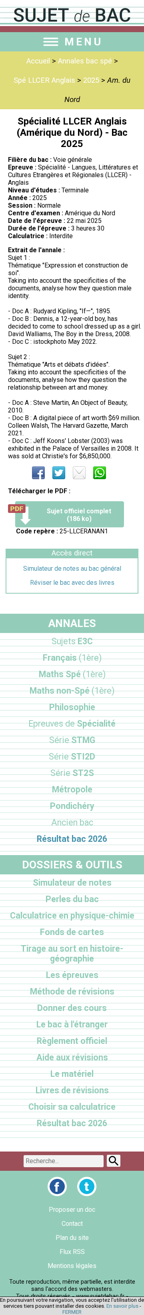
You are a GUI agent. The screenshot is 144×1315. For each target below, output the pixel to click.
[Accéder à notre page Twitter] (87, 1186)
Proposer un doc (72, 1209)
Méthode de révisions (72, 991)
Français (72, 658)
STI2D (72, 756)
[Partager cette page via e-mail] (79, 472)
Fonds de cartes (72, 932)
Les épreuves (72, 975)
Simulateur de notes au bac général (72, 568)
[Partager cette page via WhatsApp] (99, 472)
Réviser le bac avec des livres (72, 582)
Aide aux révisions (72, 1057)
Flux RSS (72, 1252)
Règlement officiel (72, 1041)
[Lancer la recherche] (113, 1161)
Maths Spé (72, 674)
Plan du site (72, 1237)
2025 (91, 80)
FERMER (72, 1312)
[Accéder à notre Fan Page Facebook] (57, 1186)
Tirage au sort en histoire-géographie (72, 953)
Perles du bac (72, 899)
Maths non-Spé (72, 691)
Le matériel (72, 1074)
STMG (72, 740)
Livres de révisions (72, 1090)
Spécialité (72, 724)
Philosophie (72, 707)
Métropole (72, 789)
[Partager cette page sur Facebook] (38, 472)
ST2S (72, 773)
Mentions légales (72, 1266)
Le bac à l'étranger (72, 1024)
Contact (72, 1223)
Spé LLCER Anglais (44, 80)
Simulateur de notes (72, 883)
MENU (83, 41)
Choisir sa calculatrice (72, 1107)
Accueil (38, 61)
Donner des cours (72, 1008)
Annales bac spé (85, 61)
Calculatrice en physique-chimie (72, 916)
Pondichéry (72, 806)
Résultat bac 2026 (72, 839)
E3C (72, 641)
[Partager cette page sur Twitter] (58, 472)
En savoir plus (122, 1306)
